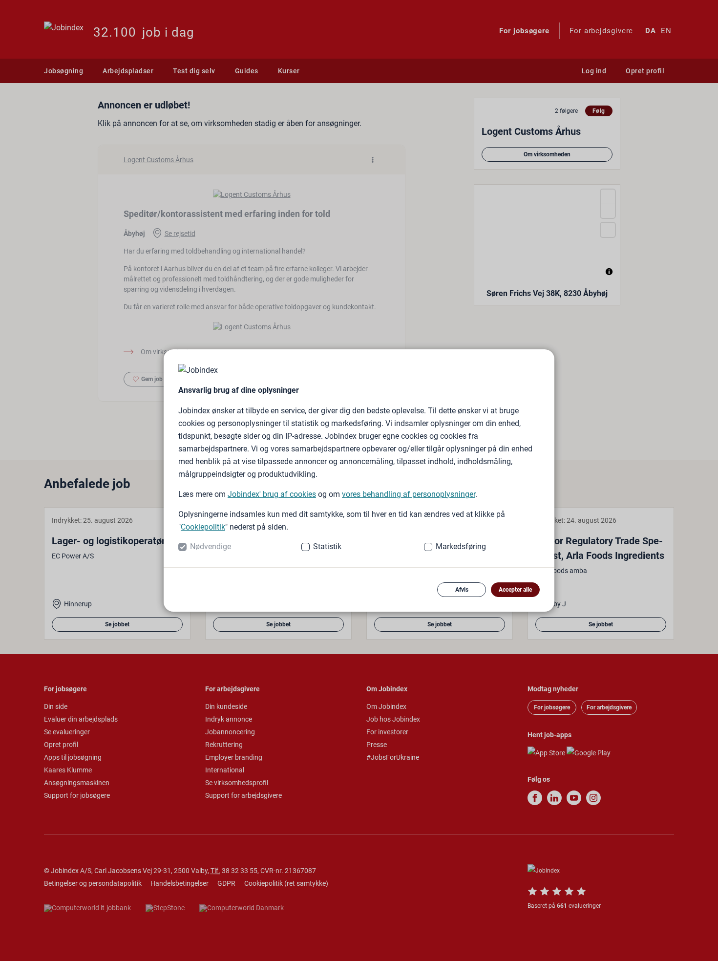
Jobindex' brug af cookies (272, 494)
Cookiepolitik (203, 527)
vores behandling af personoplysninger (408, 494)
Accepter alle (515, 589)
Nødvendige (210, 546)
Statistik (327, 546)
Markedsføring (461, 546)
